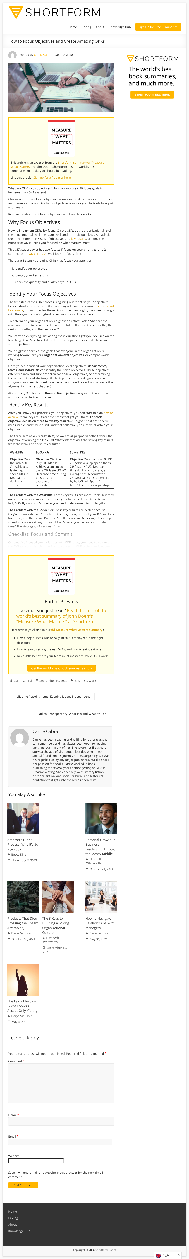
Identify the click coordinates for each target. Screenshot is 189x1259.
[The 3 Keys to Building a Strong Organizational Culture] (58, 883)
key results (78, 239)
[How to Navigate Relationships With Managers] (101, 883)
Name (13, 1115)
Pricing (86, 27)
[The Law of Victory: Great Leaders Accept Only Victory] (23, 966)
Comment (16, 1061)
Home (72, 27)
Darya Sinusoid (21, 933)
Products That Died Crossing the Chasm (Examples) (22, 923)
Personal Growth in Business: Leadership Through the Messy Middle (101, 846)
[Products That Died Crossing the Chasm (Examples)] (23, 883)
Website (14, 1156)
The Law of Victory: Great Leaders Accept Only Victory (22, 1006)
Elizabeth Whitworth (94, 861)
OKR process (38, 254)
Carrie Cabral (43, 55)
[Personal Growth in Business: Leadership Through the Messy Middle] (101, 804)
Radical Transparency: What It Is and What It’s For (73, 714)
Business (81, 681)
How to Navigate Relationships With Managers (100, 923)
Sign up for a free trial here (52, 177)
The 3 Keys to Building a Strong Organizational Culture (55, 925)
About (100, 27)
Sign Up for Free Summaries (158, 27)
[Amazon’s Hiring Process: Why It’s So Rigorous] (23, 804)
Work (92, 681)
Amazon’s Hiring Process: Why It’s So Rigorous (22, 844)
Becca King (18, 854)
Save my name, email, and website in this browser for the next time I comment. (55, 1175)
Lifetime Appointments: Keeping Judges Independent (51, 697)
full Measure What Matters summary (77, 630)
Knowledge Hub (120, 27)
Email (13, 1137)
